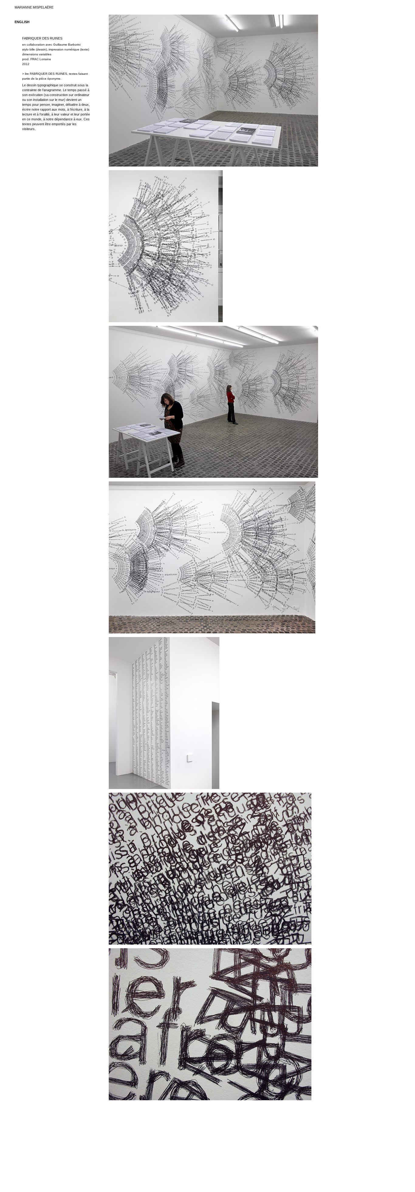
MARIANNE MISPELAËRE (34, 7)
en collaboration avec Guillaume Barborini (51, 44)
